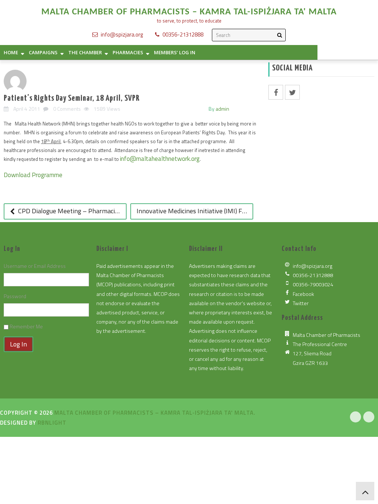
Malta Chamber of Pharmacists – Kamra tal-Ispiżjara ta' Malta (189, 12)
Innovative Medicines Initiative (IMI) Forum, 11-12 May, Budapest (195, 211)
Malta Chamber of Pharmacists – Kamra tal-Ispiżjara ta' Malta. (154, 412)
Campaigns (43, 52)
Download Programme (33, 175)
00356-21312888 (182, 34)
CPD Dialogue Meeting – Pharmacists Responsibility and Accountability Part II (72, 211)
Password (15, 296)
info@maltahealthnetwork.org (160, 158)
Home (11, 52)
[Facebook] (355, 416)
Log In (18, 344)
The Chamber (85, 52)
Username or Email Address (35, 266)
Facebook (303, 294)
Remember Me (26, 326)
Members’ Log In (174, 52)
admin (222, 109)
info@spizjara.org (122, 34)
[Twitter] (368, 416)
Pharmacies (128, 52)
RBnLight (52, 422)
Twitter (301, 303)
